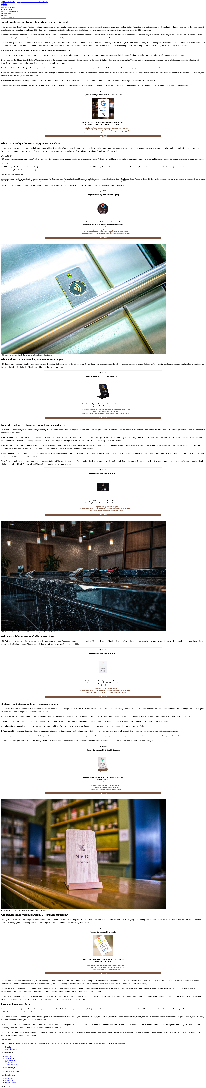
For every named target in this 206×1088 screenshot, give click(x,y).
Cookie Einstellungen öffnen (10, 1071)
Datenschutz (9, 1080)
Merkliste (4, 4)
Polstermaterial (10, 1060)
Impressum (9, 1079)
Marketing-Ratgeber (7, 7)
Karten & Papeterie (7, 9)
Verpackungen (55, 1043)
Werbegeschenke (6, 13)
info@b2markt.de (11, 1049)
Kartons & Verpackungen (9, 11)
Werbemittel (5, 15)
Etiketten (8, 1056)
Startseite (4, 6)
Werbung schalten (11, 1082)
